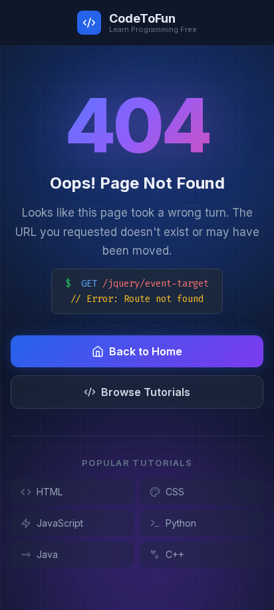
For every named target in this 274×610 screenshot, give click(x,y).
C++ (175, 554)
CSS (175, 491)
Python (181, 523)
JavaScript (60, 523)
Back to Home (145, 351)
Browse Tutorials (145, 392)
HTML (50, 491)
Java (47, 554)
